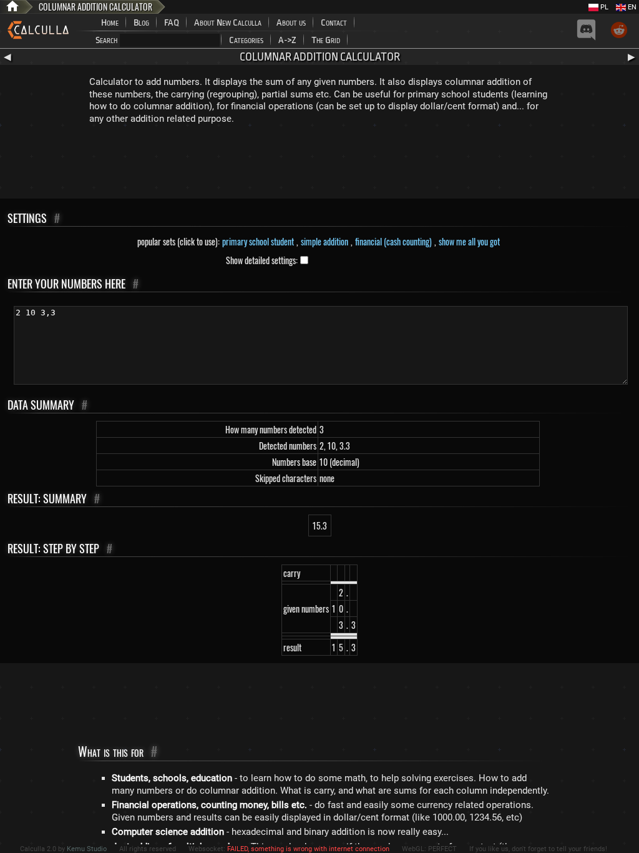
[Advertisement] (319, 164)
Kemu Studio (87, 849)
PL (603, 7)
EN (631, 7)
